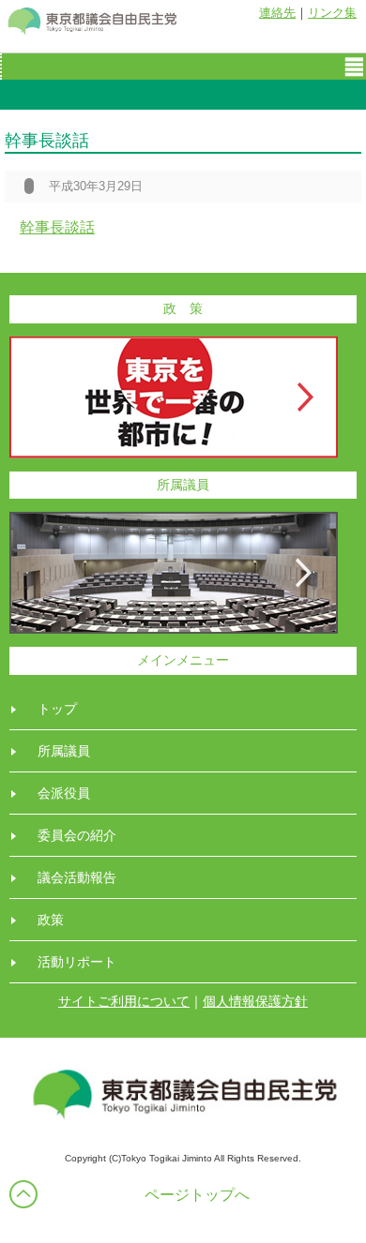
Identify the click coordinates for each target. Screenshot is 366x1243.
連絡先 (277, 13)
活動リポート (77, 961)
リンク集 (332, 13)
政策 (51, 919)
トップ (57, 708)
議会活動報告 (77, 877)
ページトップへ (197, 1195)
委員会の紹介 (77, 835)
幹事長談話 (57, 227)
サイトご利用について (124, 1001)
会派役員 (64, 793)
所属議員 (64, 750)
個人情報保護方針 (255, 1001)
